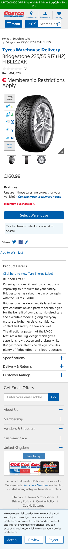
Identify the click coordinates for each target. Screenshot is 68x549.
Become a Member (35, 485)
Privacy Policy (21, 501)
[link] (14, 242)
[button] (59, 23)
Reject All (56, 540)
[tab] (34, 409)
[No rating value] (13, 68)
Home (5, 38)
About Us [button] (11, 409)
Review (33, 540)
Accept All (14, 540)
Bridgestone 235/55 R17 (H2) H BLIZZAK (29, 42)
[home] (14, 14)
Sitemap (17, 497)
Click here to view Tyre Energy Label (28, 273)
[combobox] (31, 24)
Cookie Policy (45, 501)
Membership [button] (13, 419)
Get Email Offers (19, 387)
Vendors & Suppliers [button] (19, 428)
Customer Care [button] (15, 438)
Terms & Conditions (41, 497)
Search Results (21, 38)
